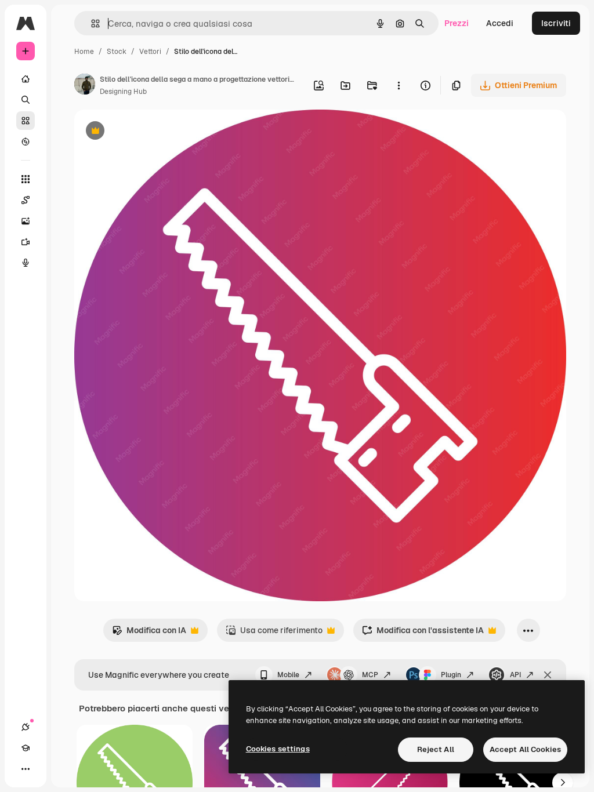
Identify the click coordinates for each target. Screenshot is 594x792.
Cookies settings (278, 749)
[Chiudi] (547, 675)
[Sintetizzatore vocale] (25, 262)
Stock (116, 51)
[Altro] (25, 769)
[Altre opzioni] (398, 85)
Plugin (451, 675)
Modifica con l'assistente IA (423, 633)
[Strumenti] (25, 179)
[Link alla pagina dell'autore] (84, 86)
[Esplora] (25, 141)
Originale (150, 131)
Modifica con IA (149, 633)
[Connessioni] (25, 727)
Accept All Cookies (525, 749)
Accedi (499, 23)
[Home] (25, 79)
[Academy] (25, 748)
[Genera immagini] (25, 221)
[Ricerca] (25, 99)
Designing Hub (123, 91)
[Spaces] (25, 200)
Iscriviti (556, 23)
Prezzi (456, 23)
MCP (370, 675)
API (515, 675)
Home (84, 51)
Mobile (288, 675)
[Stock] (25, 120)
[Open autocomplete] (91, 23)
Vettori (150, 51)
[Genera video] (25, 241)
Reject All (435, 749)
